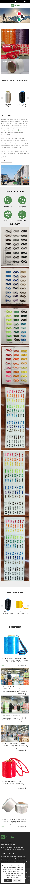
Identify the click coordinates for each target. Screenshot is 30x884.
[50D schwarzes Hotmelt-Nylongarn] (22, 97)
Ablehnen (7, 880)
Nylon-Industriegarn (8, 46)
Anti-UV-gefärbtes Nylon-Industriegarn (22, 612)
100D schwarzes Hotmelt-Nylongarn (7, 612)
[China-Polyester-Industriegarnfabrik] (15, 15)
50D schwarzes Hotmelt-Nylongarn (22, 105)
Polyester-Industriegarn (9, 31)
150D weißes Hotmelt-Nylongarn (7, 105)
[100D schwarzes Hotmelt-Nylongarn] (8, 604)
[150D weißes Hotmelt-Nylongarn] (8, 97)
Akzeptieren (17, 880)
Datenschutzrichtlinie (13, 877)
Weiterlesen (4, 161)
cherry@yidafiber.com (9, 844)
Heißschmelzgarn (7, 61)
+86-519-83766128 (7, 842)
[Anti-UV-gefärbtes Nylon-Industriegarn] (22, 604)
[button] (2, 98)
